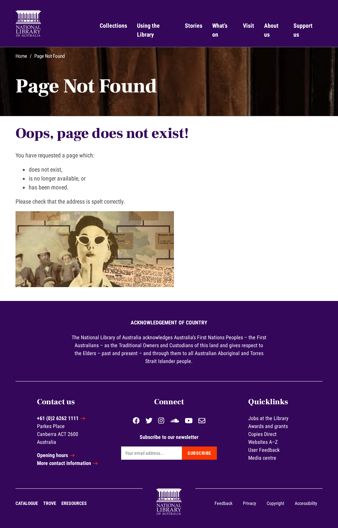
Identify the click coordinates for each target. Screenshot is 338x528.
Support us (303, 30)
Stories (193, 25)
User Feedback (264, 450)
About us (272, 30)
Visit (248, 25)
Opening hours (52, 455)
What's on (220, 30)
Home (21, 56)
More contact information (64, 463)
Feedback (223, 503)
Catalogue (27, 503)
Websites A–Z (263, 442)
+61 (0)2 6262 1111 (58, 418)
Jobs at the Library (268, 418)
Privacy (249, 503)
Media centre (262, 458)
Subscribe (199, 453)
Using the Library (149, 30)
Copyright (275, 503)
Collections (113, 25)
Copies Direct (262, 434)
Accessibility (306, 503)
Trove (49, 503)
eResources (74, 503)
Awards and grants (268, 426)
